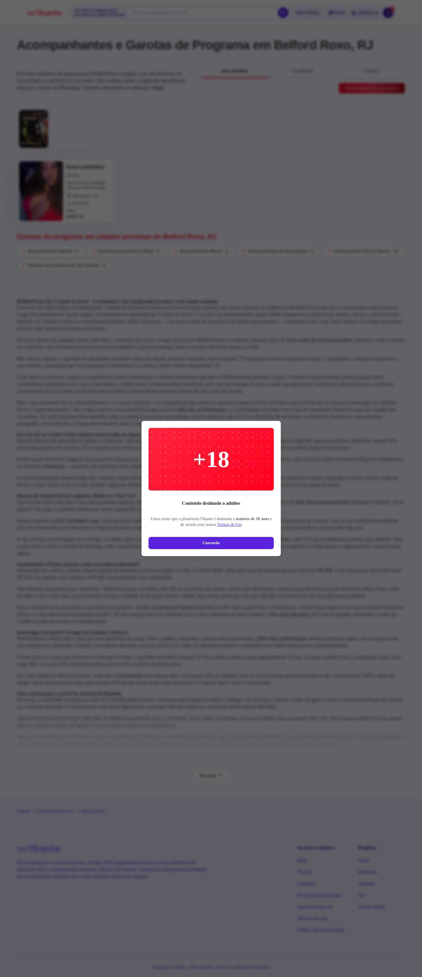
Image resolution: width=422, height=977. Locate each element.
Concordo (211, 543)
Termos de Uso (229, 524)
